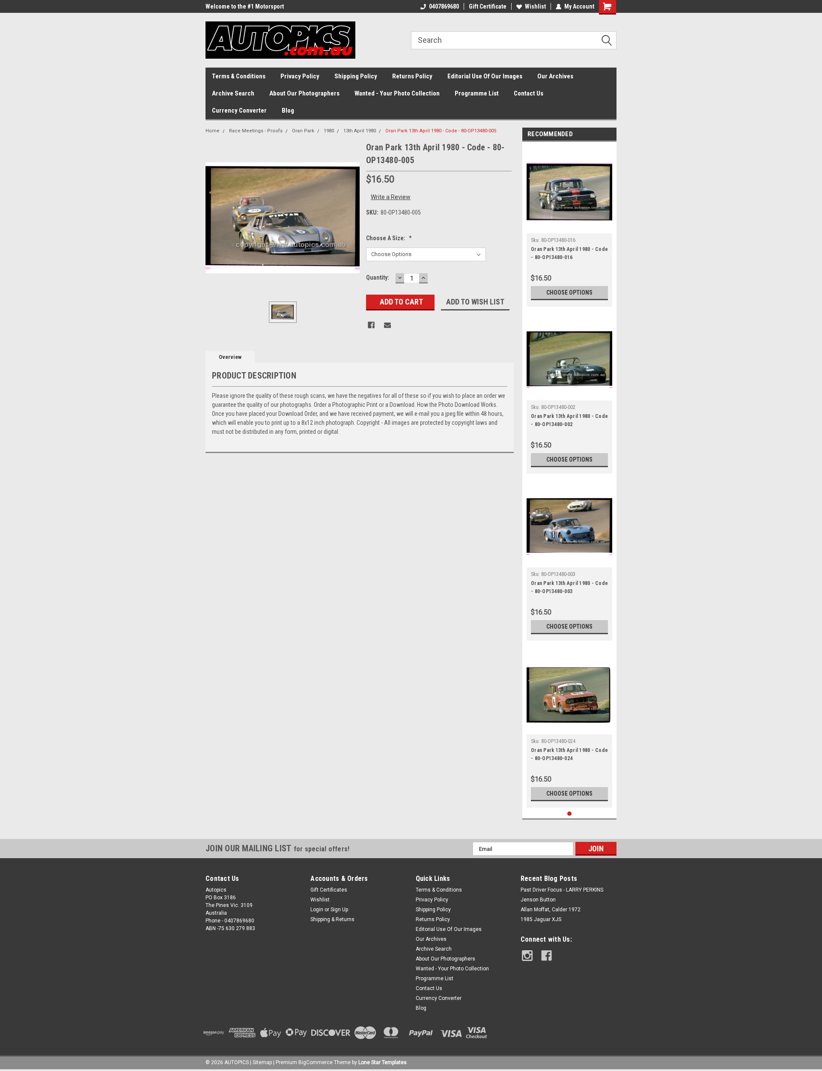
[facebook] (546, 955)
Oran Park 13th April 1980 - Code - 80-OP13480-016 (569, 253)
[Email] (387, 325)
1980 (329, 131)
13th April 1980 (359, 131)
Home (213, 131)
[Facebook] (371, 325)
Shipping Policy (355, 76)
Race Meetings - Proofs (256, 131)
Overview (230, 357)
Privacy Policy (299, 76)
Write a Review (391, 197)
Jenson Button (538, 900)
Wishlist (535, 6)
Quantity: (377, 277)
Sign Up (339, 910)
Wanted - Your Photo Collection (397, 93)
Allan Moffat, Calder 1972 (551, 910)
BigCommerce (315, 1062)
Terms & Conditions (238, 76)
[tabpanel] (569, 226)
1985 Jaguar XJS (541, 919)
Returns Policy (412, 76)
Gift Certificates (328, 890)
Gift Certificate (487, 6)
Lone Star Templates (382, 1062)
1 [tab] (569, 813)
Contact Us (528, 93)
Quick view (569, 227)
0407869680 (444, 6)
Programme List (477, 93)
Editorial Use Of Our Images (484, 76)
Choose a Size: (389, 238)
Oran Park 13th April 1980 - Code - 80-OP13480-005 (440, 131)
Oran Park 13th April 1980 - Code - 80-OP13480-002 (569, 420)
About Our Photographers (304, 93)
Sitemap (262, 1062)
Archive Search (233, 93)
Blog (288, 110)
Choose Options (569, 292)
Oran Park (303, 131)
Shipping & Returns (332, 919)
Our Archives (555, 76)
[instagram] (527, 955)
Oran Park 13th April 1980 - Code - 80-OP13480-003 (569, 587)
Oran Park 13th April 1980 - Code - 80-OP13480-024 (569, 754)
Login (316, 910)
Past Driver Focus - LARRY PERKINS (562, 890)
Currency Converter (239, 110)
